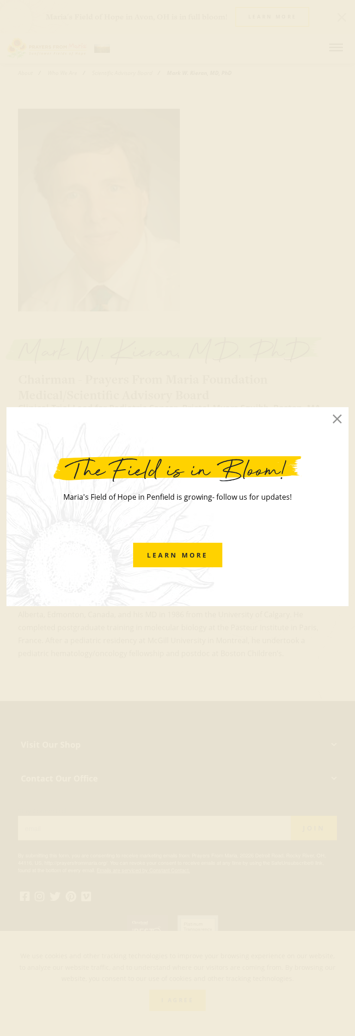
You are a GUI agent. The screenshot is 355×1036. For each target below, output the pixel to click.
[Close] (337, 419)
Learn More (177, 555)
